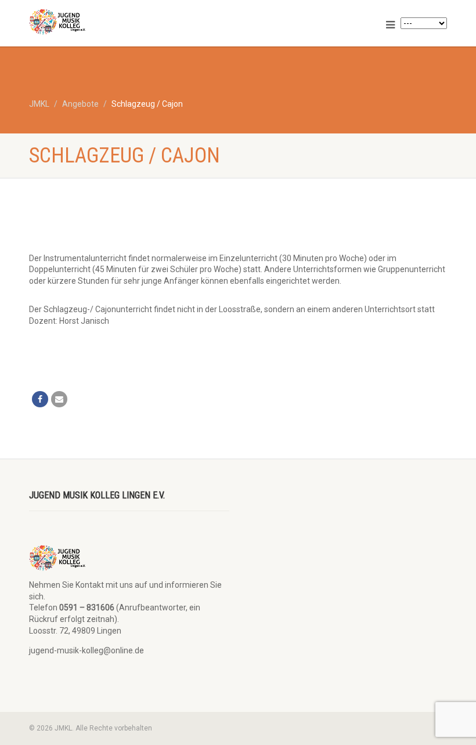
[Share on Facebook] (40, 399)
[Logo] (129, 22)
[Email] (59, 399)
